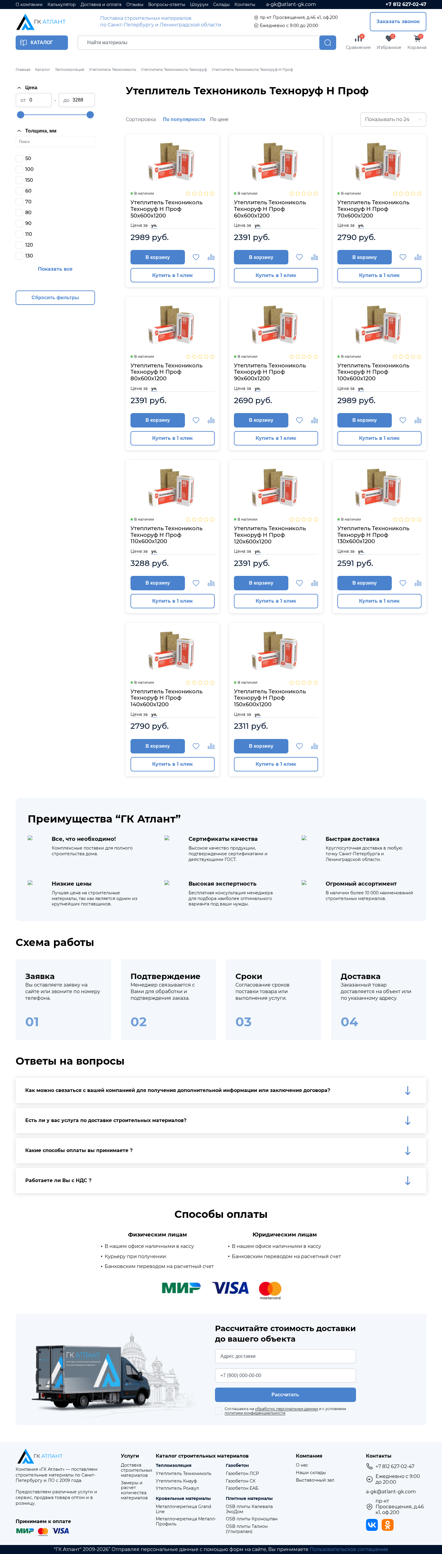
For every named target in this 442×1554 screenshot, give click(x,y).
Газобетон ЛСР (242, 1473)
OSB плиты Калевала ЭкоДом (249, 1509)
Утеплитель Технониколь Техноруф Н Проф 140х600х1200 (166, 698)
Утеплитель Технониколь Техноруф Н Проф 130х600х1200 (373, 535)
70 (28, 202)
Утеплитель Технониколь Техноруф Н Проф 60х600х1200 (270, 209)
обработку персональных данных (286, 1409)
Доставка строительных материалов (136, 1470)
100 (29, 169)
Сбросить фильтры (55, 297)
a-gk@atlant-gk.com (291, 4)
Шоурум (199, 4)
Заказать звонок (398, 21)
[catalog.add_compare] (211, 257)
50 (28, 158)
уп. (154, 225)
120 (29, 245)
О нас (302, 1465)
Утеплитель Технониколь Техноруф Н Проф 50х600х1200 (166, 209)
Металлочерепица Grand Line (183, 1509)
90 (28, 223)
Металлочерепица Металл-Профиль (186, 1521)
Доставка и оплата (101, 4)
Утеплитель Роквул (177, 1488)
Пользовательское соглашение (349, 1549)
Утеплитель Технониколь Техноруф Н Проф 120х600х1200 (270, 535)
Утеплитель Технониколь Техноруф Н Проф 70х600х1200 (373, 209)
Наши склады (311, 1472)
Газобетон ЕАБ (242, 1488)
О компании (29, 4)
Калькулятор (62, 4)
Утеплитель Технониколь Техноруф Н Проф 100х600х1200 (373, 372)
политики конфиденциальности (255, 1413)
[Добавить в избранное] (196, 257)
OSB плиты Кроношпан (252, 1519)
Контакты (245, 4)
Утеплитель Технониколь (183, 1473)
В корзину (158, 257)
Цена (31, 87)
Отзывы (134, 4)
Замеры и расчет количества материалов (134, 1490)
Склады (221, 4)
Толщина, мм (41, 130)
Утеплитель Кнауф (176, 1481)
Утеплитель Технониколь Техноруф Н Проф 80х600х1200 (166, 372)
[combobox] (393, 119)
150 (29, 180)
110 (28, 234)
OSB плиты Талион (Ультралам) (247, 1529)
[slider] (20, 114)
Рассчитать (285, 1394)
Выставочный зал (315, 1480)
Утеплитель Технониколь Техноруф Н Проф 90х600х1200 (270, 372)
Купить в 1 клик (172, 275)
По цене (219, 119)
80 (28, 212)
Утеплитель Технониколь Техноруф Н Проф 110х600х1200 (166, 535)
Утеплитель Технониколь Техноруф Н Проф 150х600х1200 (270, 698)
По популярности (184, 119)
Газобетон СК (241, 1481)
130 (29, 256)
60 (28, 191)
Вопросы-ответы (166, 4)
